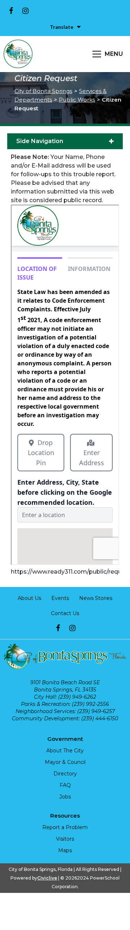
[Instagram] (25, 10)
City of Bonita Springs (43, 91)
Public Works (77, 99)
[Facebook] (10, 10)
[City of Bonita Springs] (18, 54)
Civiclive (47, 878)
